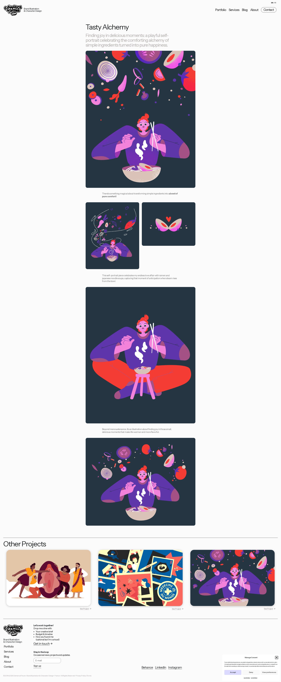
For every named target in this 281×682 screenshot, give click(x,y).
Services (234, 10)
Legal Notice (247, 678)
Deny (251, 672)
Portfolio (220, 10)
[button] (277, 657)
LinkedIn (160, 667)
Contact (269, 10)
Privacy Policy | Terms (83, 676)
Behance (147, 667)
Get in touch (41, 644)
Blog (245, 10)
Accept (233, 672)
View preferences (269, 672)
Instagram (175, 667)
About (254, 10)
